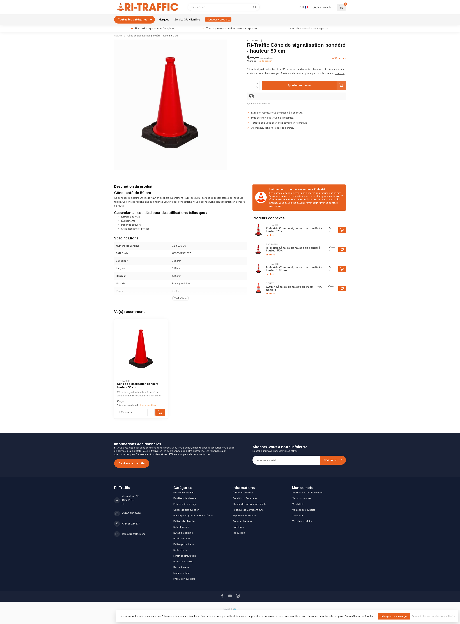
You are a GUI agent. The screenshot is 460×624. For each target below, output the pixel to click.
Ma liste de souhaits (303, 510)
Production (239, 533)
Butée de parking (183, 533)
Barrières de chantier (185, 498)
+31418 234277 (131, 523)
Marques (163, 19)
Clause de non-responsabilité (249, 504)
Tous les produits (302, 521)
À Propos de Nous (243, 492)
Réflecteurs (180, 550)
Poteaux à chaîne (183, 561)
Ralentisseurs (181, 527)
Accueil (118, 35)
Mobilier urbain (181, 573)
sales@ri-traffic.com (133, 534)
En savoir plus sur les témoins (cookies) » (433, 616)
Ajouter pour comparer (258, 103)
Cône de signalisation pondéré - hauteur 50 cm (152, 35)
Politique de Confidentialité (248, 510)
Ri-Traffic (253, 41)
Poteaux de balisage (185, 504)
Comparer (126, 412)
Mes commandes (301, 498)
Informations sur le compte (307, 492)
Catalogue (239, 527)
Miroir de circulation (184, 556)
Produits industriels (184, 579)
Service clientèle (242, 521)
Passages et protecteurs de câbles (193, 515)
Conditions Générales (245, 498)
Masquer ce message (394, 616)
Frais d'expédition (264, 61)
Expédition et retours (245, 515)
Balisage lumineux (183, 544)
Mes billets (298, 504)
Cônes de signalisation (186, 510)
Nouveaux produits (218, 19)
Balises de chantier (184, 521)
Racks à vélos (181, 567)
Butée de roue (181, 538)
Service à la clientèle (187, 19)
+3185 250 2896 (131, 513)
